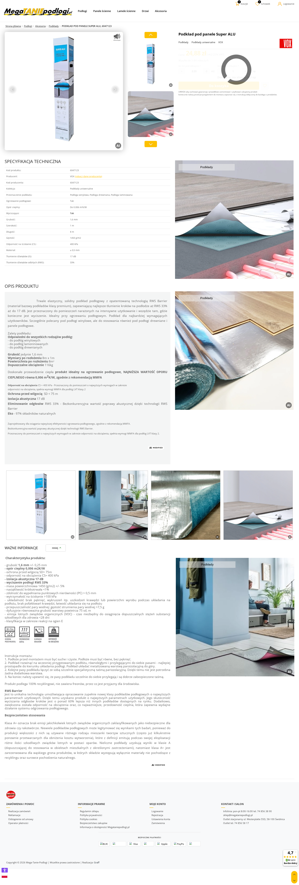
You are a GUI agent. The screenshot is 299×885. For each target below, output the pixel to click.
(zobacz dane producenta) (88, 176)
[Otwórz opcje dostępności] (5, 870)
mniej (55, 548)
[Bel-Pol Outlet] (38, 11)
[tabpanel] (41, 505)
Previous (12, 89)
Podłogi (28, 26)
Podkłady (54, 26)
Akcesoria (40, 26)
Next (115, 89)
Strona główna (13, 26)
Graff (96, 862)
